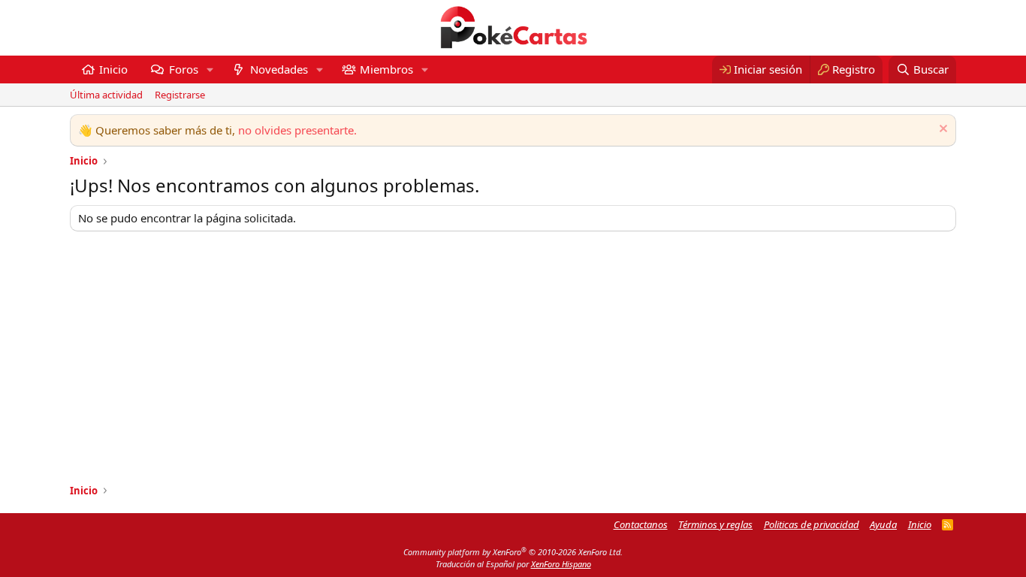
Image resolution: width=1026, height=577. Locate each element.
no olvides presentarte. (297, 129)
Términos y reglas (715, 524)
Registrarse (180, 94)
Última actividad (106, 94)
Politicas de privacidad (811, 524)
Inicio (113, 69)
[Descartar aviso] (941, 130)
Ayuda (883, 524)
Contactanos (641, 524)
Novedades (279, 69)
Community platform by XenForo (513, 551)
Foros (183, 69)
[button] (209, 69)
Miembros (386, 69)
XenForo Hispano (561, 563)
